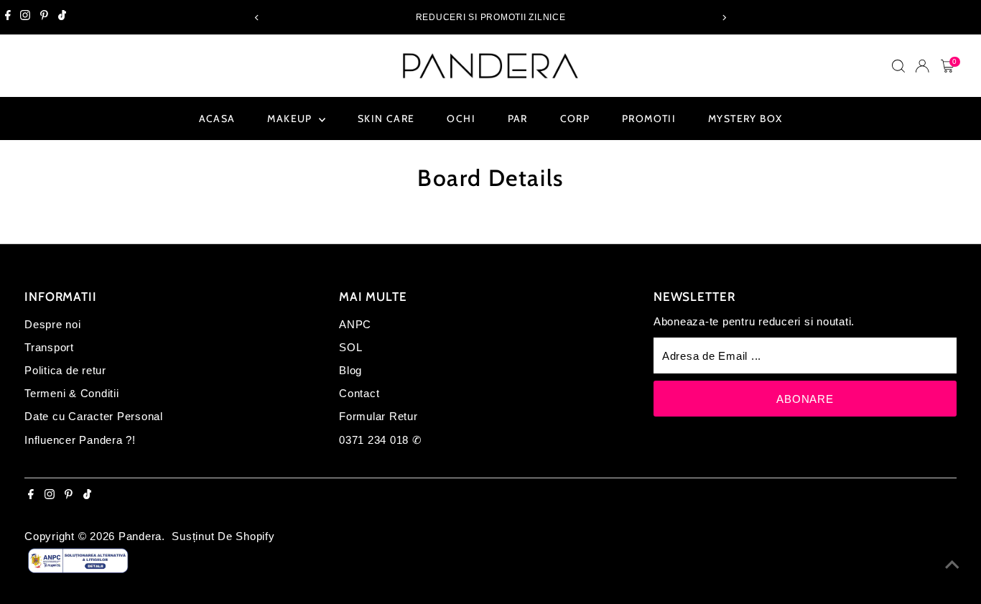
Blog (350, 370)
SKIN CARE (386, 118)
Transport (49, 347)
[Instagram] (25, 17)
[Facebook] (7, 17)
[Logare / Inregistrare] (922, 66)
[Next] (724, 18)
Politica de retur (65, 370)
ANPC (355, 324)
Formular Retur (378, 416)
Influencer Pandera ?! (80, 440)
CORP (575, 118)
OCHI (461, 118)
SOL (350, 347)
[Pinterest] (44, 17)
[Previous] (257, 18)
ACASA (217, 118)
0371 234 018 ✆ (380, 440)
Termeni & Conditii (71, 393)
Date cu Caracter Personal (93, 416)
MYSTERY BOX (745, 118)
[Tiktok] (62, 17)
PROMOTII (649, 118)
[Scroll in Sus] (952, 564)
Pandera (140, 536)
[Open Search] (898, 66)
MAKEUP (291, 118)
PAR (518, 118)
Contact (359, 393)
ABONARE (804, 399)
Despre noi (52, 324)
